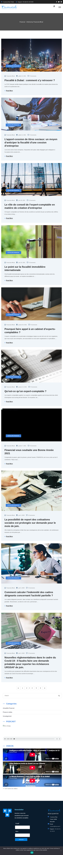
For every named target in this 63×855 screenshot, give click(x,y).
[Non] (61, 850)
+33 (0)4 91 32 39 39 (27, 2)
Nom (17, 831)
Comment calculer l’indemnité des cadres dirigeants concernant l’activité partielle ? (29, 594)
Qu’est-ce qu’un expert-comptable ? (25, 391)
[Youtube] (7, 815)
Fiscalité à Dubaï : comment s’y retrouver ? (30, 80)
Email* (17, 823)
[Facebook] (5, 811)
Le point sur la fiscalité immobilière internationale (25, 268)
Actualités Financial (8, 708)
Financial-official (10, 76)
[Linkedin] (10, 811)
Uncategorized (7, 716)
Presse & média (7, 712)
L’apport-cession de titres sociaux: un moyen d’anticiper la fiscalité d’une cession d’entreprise (31, 142)
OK (32, 852)
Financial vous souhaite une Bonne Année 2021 (29, 452)
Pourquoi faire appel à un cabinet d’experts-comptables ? (30, 331)
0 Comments (33, 76)
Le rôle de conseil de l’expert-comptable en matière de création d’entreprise (30, 206)
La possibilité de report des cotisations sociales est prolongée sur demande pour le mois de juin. (30, 522)
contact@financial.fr (55, 826)
